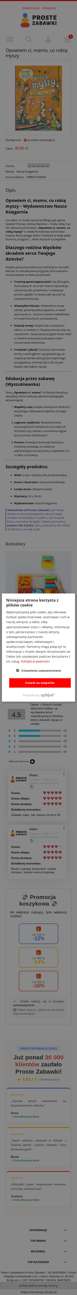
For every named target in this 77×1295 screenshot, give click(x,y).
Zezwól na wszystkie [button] (40, 683)
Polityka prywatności (35, 661)
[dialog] (38, 647)
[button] (38, 670)
